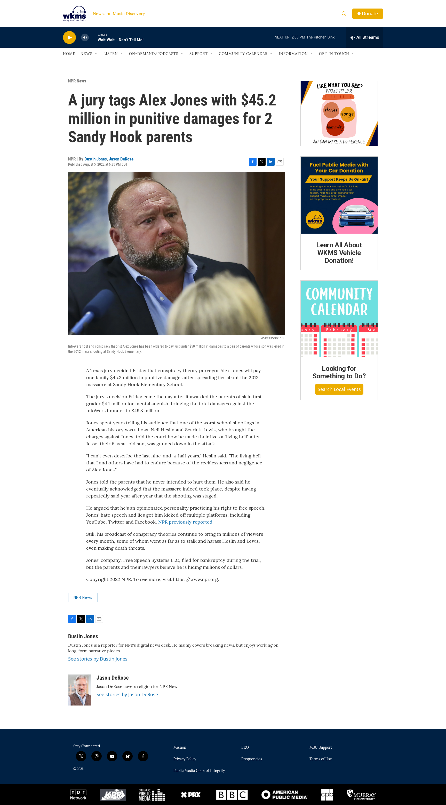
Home (69, 53)
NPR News (77, 80)
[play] (69, 38)
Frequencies (251, 759)
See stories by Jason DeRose (127, 694)
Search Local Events (339, 389)
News (86, 53)
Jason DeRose (121, 159)
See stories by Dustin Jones (98, 659)
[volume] (85, 37)
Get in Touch (334, 53)
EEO (245, 748)
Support (198, 53)
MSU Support (320, 748)
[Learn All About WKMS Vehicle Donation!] (339, 195)
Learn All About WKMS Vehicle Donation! (339, 252)
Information (293, 53)
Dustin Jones (95, 159)
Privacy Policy (184, 759)
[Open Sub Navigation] (96, 54)
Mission (179, 748)
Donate (370, 13)
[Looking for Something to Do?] (339, 319)
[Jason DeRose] (79, 690)
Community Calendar (243, 53)
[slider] (93, 37)
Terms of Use (320, 759)
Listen (110, 53)
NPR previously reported (185, 522)
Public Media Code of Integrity (199, 771)
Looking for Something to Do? (339, 372)
